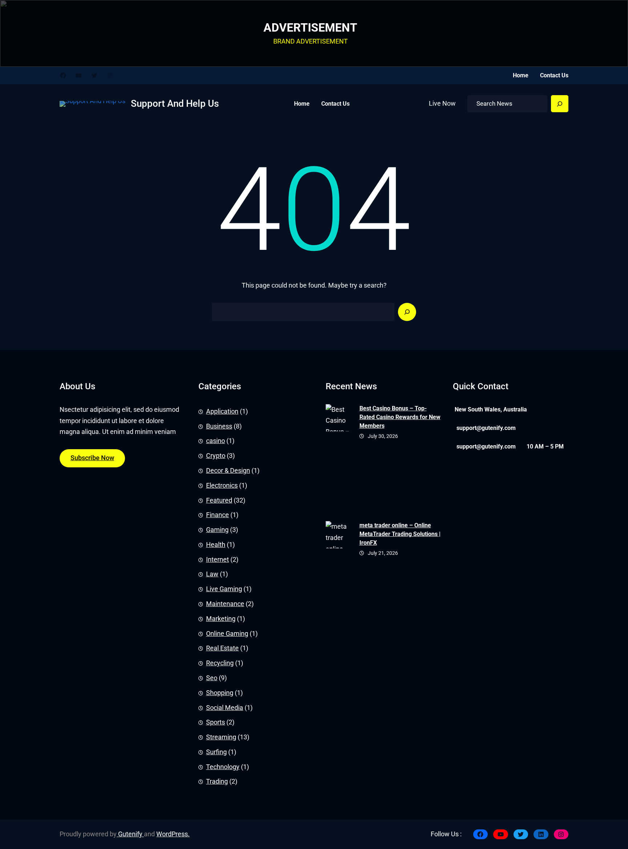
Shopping (219, 692)
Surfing (216, 752)
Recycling (220, 663)
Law (212, 574)
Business (219, 426)
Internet (217, 559)
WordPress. (173, 834)
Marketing (221, 618)
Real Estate (222, 648)
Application (222, 411)
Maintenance (225, 604)
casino (215, 440)
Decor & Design (228, 470)
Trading (217, 781)
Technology (222, 766)
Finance (217, 515)
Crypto (215, 455)
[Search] (559, 104)
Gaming (217, 529)
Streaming (221, 737)
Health (215, 544)
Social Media (224, 707)
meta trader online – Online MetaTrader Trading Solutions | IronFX (399, 534)
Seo (211, 678)
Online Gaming (227, 633)
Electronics (222, 485)
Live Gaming (224, 589)
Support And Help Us (175, 103)
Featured (219, 500)
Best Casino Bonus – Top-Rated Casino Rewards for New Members (399, 417)
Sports (215, 722)
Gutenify (130, 834)
